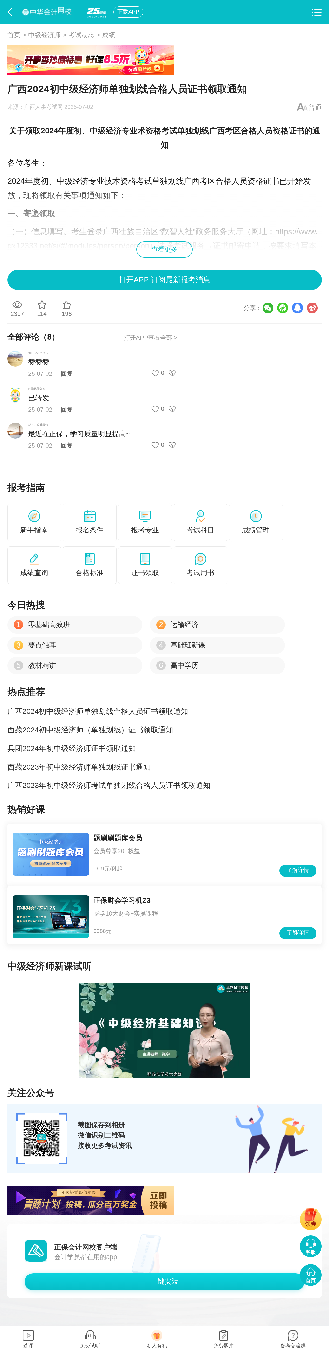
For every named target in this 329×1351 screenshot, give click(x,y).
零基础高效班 (43, 624)
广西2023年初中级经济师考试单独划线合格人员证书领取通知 (109, 785)
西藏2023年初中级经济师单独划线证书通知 (79, 767)
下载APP (128, 12)
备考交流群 (293, 1345)
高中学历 (178, 665)
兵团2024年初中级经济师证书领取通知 (71, 748)
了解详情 (298, 870)
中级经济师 (44, 35)
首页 (13, 35)
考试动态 (81, 35)
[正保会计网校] (48, 12)
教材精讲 (36, 665)
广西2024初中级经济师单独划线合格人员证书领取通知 (97, 711)
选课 (28, 1345)
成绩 (108, 35)
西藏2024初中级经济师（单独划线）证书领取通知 (90, 730)
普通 (315, 107)
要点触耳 (36, 645)
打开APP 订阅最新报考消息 (165, 280)
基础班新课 (182, 645)
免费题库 (224, 1345)
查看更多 (164, 249)
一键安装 (164, 1281)
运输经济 (178, 624)
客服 (311, 1252)
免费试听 (90, 1345)
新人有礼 (157, 1345)
